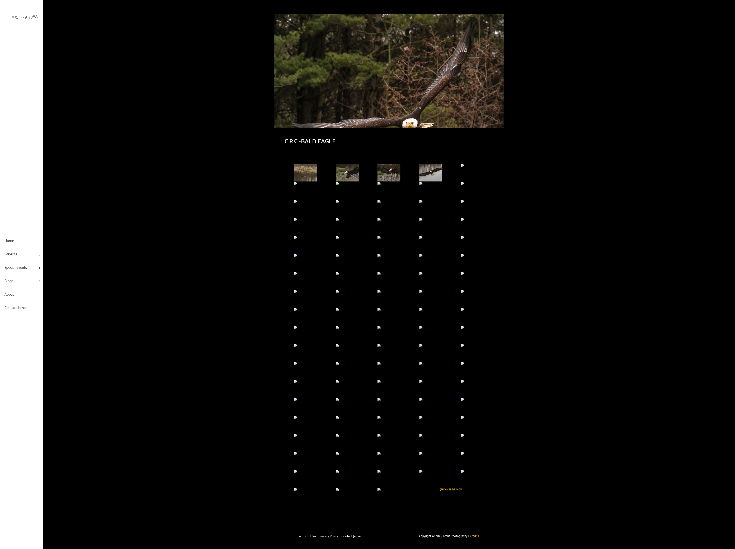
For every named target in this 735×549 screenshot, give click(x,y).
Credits (474, 536)
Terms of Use (306, 536)
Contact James (351, 536)
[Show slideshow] (452, 490)
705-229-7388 (24, 17)
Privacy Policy (328, 536)
